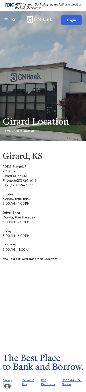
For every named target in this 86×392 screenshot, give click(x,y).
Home (7, 130)
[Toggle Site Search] (16, 19)
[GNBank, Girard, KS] (43, 19)
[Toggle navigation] (8, 19)
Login (71, 20)
